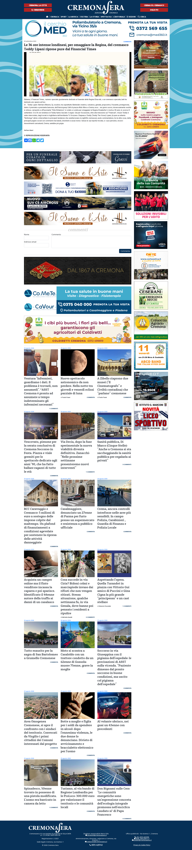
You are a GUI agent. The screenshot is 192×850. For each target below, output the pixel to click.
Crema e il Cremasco (154, 5)
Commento (56, 234)
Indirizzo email (30, 242)
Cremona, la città (38, 5)
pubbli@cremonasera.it (143, 840)
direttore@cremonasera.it (97, 835)
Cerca (143, 17)
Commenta (125, 251)
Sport (64, 17)
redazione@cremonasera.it (97, 842)
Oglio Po (154, 10)
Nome (26, 234)
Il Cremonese (38, 10)
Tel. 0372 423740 (142, 837)
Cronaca (54, 17)
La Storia (94, 17)
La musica (73, 17)
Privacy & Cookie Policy (141, 845)
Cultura (84, 17)
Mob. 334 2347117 (142, 838)
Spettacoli (106, 17)
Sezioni (132, 17)
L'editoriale (119, 17)
